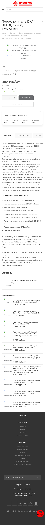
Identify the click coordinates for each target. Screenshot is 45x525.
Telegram (14, 503)
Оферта (22, 458)
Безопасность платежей (22, 455)
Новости (22, 429)
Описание (8, 135)
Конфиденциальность (22, 461)
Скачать (8, 285)
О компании (22, 426)
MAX (20, 503)
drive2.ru (36, 503)
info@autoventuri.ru (24, 489)
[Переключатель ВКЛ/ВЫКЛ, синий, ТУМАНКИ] (22, 47)
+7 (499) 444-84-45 (23, 485)
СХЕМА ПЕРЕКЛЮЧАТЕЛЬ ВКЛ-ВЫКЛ (24, 280)
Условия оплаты (22, 447)
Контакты (22, 432)
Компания (22, 422)
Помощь (22, 443)
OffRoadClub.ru (30, 503)
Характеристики (23, 135)
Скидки (22, 452)
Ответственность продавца (22, 464)
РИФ (14, 74)
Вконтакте (9, 503)
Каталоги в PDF (22, 435)
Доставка (39, 135)
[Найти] (40, 9)
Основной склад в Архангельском (13, 89)
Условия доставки (22, 449)
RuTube (25, 503)
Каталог (22, 415)
